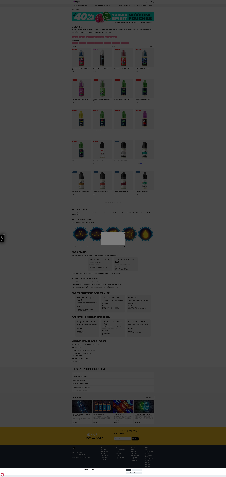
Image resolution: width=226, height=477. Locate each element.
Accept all (128, 469)
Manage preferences (134, 472)
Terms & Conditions (94, 475)
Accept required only (137, 469)
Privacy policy (87, 475)
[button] (2, 474)
